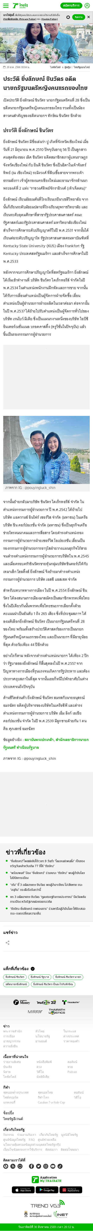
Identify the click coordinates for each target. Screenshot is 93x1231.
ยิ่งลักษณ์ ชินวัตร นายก (66, 976)
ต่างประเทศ (69, 1036)
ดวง (38, 1067)
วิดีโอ (38, 1071)
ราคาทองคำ (70, 1041)
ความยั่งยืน (10, 1046)
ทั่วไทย (39, 1031)
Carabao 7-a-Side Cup (50, 1102)
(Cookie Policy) (49, 19)
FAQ (28, 1139)
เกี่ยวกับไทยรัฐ (45, 1134)
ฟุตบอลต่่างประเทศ (14, 1092)
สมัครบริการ (72, 5)
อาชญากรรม (11, 1041)
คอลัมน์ (70, 1062)
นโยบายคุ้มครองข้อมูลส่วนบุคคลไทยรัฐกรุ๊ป (28, 1144)
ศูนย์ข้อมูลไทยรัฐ (13, 1139)
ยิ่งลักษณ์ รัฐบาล (39, 976)
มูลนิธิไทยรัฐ (64, 1134)
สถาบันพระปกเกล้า (39, 739)
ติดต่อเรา (45, 1149)
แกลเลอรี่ (8, 1102)
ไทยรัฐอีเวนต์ (12, 1118)
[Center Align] (88, 17)
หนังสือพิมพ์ (42, 1062)
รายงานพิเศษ (11, 1062)
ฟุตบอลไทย (41, 1092)
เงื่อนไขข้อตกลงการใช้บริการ (20, 1149)
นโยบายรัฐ (41, 1036)
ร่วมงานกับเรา (25, 1134)
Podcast (71, 1071)
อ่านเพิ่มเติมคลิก (19, 19)
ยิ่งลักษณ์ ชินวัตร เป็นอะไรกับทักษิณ (50, 984)
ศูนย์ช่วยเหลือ (43, 1139)
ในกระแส (68, 1031)
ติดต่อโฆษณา (63, 1149)
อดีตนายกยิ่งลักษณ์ (16, 984)
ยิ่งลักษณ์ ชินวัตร (15, 976)
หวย (68, 1067)
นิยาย (6, 1071)
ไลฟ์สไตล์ (57, 67)
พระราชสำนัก (11, 1031)
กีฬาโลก (40, 1097)
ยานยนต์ (40, 1041)
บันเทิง (7, 1067)
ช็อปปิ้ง (8, 1113)
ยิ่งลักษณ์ (80, 984)
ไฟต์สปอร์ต (9, 1097)
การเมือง (8, 1036)
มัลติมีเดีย (41, 1076)
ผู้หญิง (69, 67)
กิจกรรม (8, 1134)
